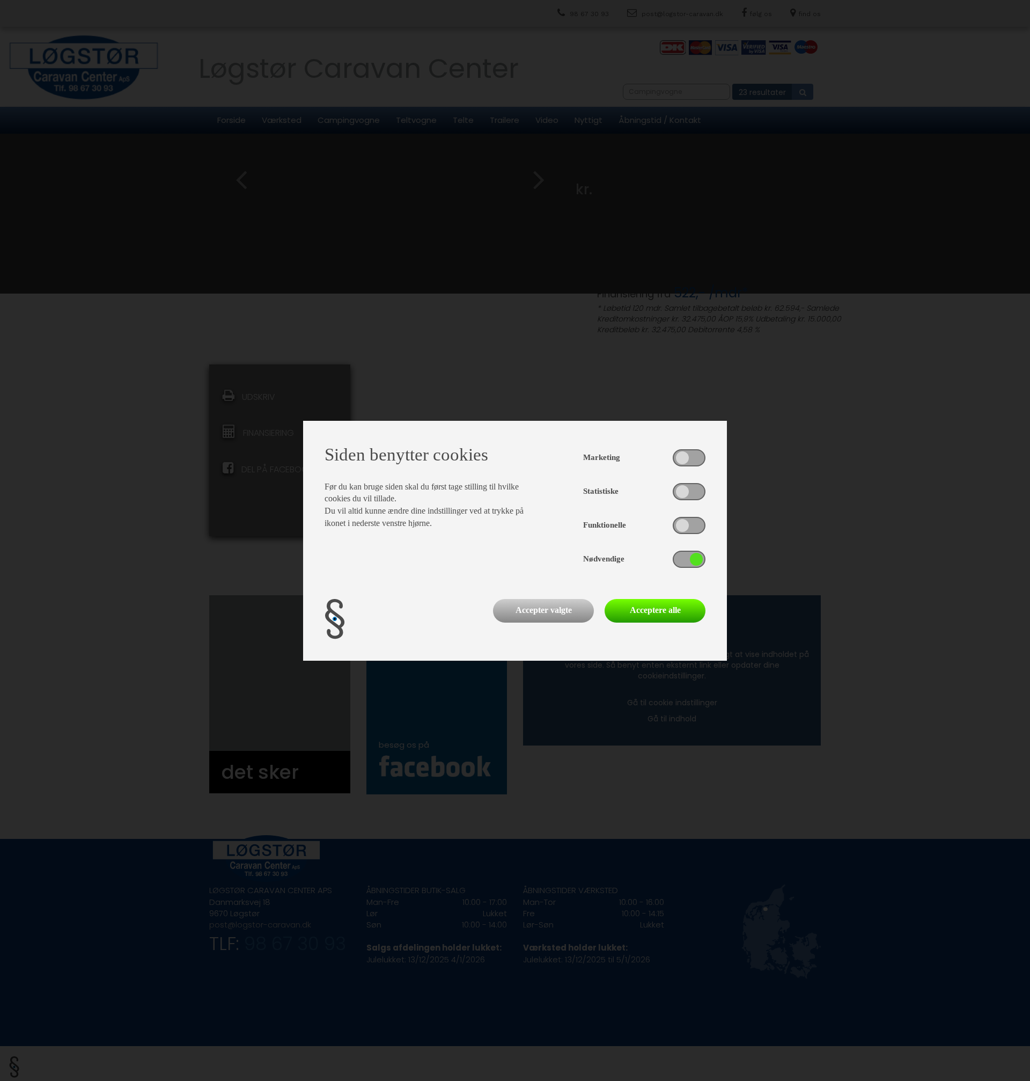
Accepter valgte (544, 610)
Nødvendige (603, 558)
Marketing (601, 457)
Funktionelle (604, 525)
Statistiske (601, 491)
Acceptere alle (655, 610)
